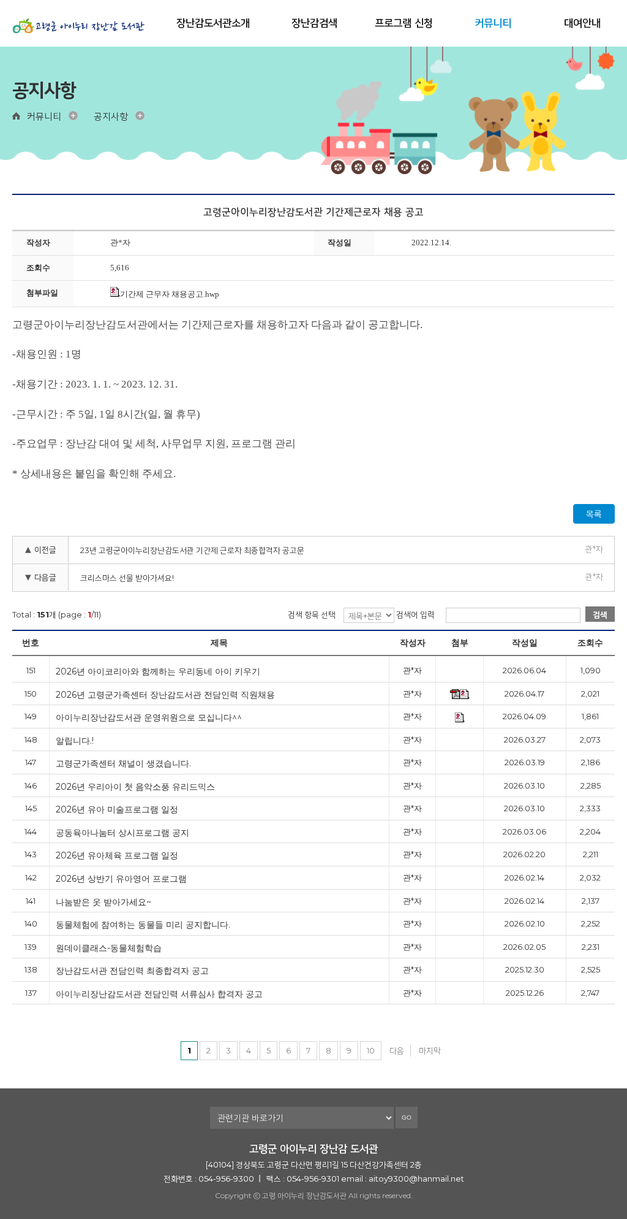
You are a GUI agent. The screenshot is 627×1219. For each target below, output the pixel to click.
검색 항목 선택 (312, 614)
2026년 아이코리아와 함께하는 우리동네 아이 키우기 (158, 671)
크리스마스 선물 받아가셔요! (127, 578)
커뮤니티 (493, 23)
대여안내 (582, 23)
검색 (600, 614)
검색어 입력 (415, 614)
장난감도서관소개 (213, 23)
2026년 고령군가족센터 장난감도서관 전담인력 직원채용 (165, 694)
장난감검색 (314, 23)
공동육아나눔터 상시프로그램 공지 (122, 832)
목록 (594, 513)
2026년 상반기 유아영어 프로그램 (121, 878)
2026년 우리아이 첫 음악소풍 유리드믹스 (135, 786)
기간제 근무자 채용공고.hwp (169, 294)
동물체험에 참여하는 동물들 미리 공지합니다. (143, 924)
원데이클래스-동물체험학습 (109, 947)
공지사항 (111, 116)
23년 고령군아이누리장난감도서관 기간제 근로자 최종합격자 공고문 (192, 550)
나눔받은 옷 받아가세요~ (103, 901)
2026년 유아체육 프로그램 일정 (117, 855)
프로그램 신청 (404, 23)
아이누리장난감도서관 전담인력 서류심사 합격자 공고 (159, 993)
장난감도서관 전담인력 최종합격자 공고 (132, 970)
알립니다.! (75, 740)
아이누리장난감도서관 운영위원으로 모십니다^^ (149, 717)
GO (406, 1117)
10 (371, 1050)
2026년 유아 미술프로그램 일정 (117, 809)
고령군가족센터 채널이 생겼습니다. (123, 763)
